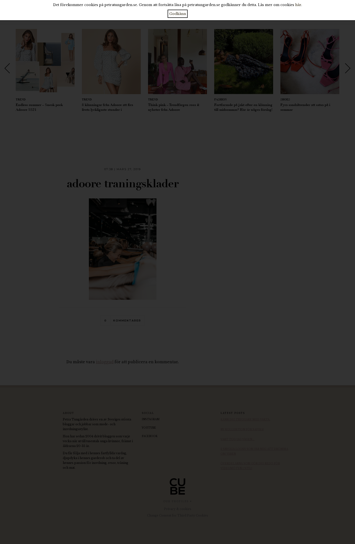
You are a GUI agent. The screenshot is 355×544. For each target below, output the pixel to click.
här (298, 5)
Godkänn (177, 14)
